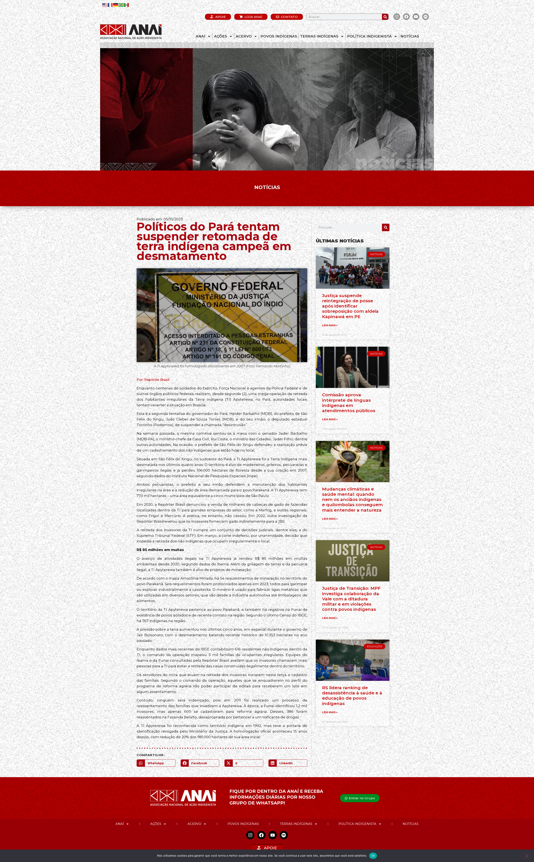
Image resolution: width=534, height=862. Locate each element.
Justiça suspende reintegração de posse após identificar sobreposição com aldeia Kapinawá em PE (350, 306)
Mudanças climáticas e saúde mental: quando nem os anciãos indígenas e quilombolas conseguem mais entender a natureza (352, 499)
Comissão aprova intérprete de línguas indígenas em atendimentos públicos (348, 402)
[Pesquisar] (385, 17)
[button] (156, 763)
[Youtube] (416, 16)
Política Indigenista (369, 36)
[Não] (526, 856)
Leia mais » (330, 325)
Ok (373, 855)
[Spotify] (425, 16)
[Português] (121, 5)
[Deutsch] (115, 5)
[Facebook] (406, 16)
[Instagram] (396, 16)
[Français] (110, 5)
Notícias (409, 36)
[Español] (126, 5)
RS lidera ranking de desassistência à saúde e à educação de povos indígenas (352, 695)
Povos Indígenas (279, 36)
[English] (105, 5)
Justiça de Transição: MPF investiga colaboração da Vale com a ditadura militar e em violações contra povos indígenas (351, 599)
